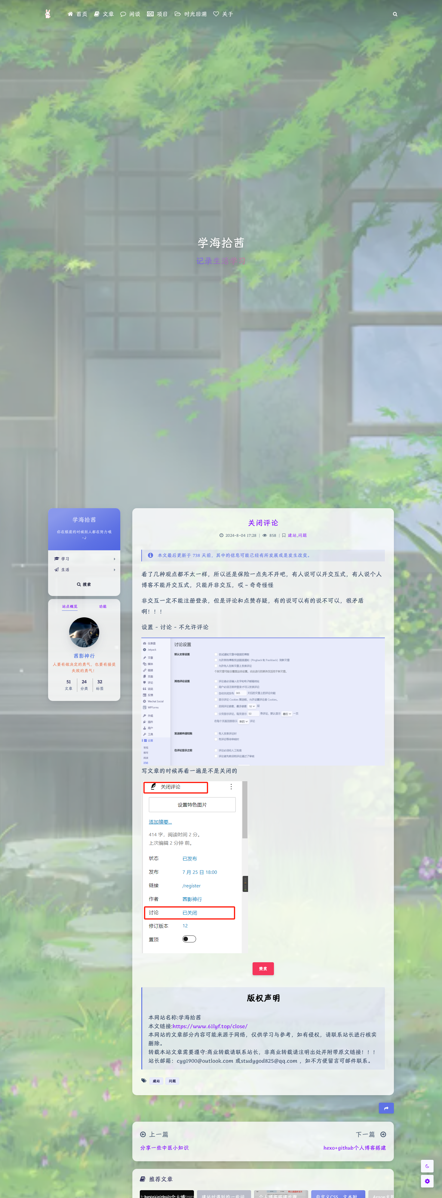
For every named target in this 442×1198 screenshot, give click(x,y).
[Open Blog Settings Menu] (427, 1181)
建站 (292, 535)
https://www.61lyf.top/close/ (210, 1026)
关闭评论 (263, 522)
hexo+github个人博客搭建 (355, 1147)
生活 (65, 569)
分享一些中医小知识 (164, 1147)
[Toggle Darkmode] (427, 1166)
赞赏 (263, 968)
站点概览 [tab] (70, 606)
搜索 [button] (86, 584)
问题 (302, 535)
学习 (65, 558)
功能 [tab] (103, 606)
